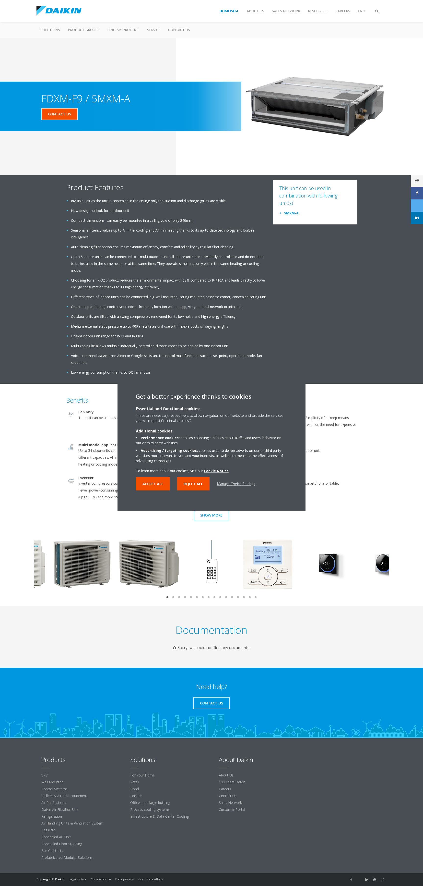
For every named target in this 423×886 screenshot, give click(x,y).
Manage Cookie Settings (236, 483)
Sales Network (230, 802)
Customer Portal (232, 809)
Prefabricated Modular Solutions (67, 857)
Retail (134, 782)
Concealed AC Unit (56, 837)
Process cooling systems (150, 809)
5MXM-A (291, 213)
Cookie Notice (216, 470)
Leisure (136, 795)
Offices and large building (150, 802)
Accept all (152, 483)
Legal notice (77, 879)
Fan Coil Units (52, 850)
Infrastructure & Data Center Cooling (159, 816)
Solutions (50, 29)
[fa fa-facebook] (351, 880)
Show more (211, 515)
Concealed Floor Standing (61, 843)
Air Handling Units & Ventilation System (72, 823)
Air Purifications (53, 802)
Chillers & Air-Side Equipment (64, 795)
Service (153, 29)
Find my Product (123, 29)
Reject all (193, 483)
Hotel (134, 789)
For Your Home (142, 775)
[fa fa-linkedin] (367, 880)
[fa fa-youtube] (375, 880)
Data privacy (124, 879)
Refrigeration (51, 816)
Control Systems (54, 789)
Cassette (48, 830)
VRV (44, 775)
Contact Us (179, 29)
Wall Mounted (52, 782)
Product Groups (83, 29)
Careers (225, 789)
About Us (226, 775)
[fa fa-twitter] (359, 880)
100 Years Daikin (232, 782)
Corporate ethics (150, 879)
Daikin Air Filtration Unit (60, 809)
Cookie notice (101, 879)
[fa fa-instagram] (383, 880)
